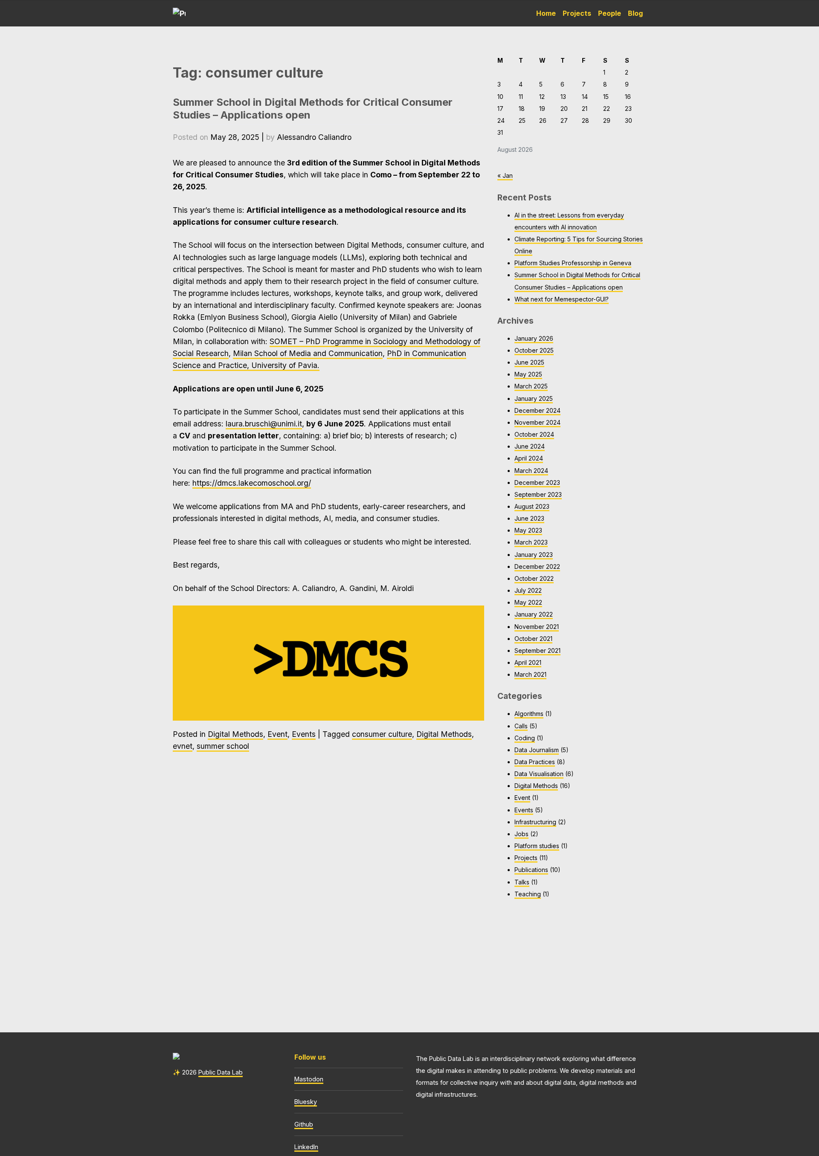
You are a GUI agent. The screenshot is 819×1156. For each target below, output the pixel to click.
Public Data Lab (220, 1072)
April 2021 (527, 662)
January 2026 (533, 338)
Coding (524, 738)
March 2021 (530, 674)
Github (303, 1124)
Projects (577, 13)
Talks (521, 882)
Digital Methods (235, 734)
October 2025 (534, 350)
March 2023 (531, 542)
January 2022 (533, 614)
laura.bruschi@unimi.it (264, 423)
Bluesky (305, 1101)
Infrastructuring (535, 822)
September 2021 (537, 650)
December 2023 (537, 482)
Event (277, 734)
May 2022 (528, 602)
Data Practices (534, 761)
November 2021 (536, 626)
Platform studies (536, 845)
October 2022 (534, 578)
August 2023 (531, 506)
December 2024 (537, 410)
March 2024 (531, 470)
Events (304, 734)
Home (546, 13)
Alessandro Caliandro (314, 137)
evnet (182, 746)
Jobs (521, 833)
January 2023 (533, 554)
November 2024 (537, 422)
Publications (531, 869)
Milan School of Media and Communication (308, 353)
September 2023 (538, 494)
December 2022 (537, 566)
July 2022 (528, 590)
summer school (223, 746)
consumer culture (382, 734)
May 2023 (528, 530)
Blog (635, 13)
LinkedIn (306, 1146)
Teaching (527, 894)
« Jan (505, 175)
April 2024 (528, 458)
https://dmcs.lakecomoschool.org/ (251, 482)
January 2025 (533, 398)
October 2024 (534, 434)
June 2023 (529, 518)
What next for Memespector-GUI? (561, 299)
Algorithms (528, 713)
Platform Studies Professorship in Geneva (572, 263)
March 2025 (531, 386)
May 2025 (528, 374)
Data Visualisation (538, 773)
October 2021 (533, 638)
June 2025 (529, 362)
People (609, 13)
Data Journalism (536, 749)
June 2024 (529, 446)
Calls (521, 726)
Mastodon (308, 1079)
